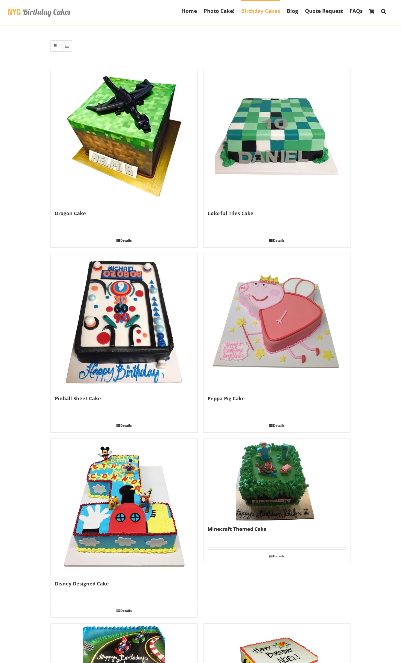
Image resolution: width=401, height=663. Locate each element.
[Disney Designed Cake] (124, 507)
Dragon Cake (70, 213)
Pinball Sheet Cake (78, 398)
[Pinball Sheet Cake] (124, 321)
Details (126, 240)
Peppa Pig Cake (226, 398)
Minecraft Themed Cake (237, 529)
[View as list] (66, 46)
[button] (383, 10)
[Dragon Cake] (124, 136)
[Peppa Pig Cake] (277, 321)
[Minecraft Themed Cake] (277, 479)
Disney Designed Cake (82, 583)
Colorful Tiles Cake (230, 213)
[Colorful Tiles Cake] (277, 136)
